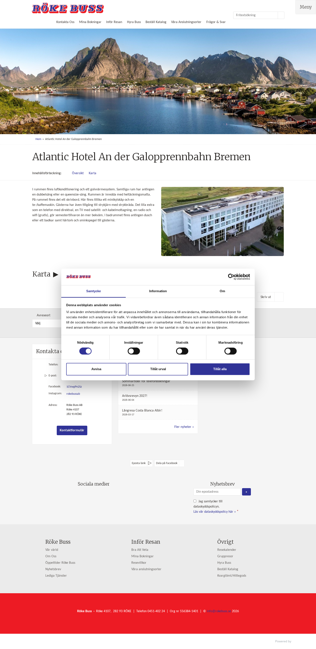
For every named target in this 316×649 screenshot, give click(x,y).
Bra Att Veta (139, 550)
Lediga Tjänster (56, 576)
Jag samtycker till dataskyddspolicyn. (215, 507)
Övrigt (225, 542)
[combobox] (53, 323)
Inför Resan (114, 22)
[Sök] (281, 15)
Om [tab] (222, 291)
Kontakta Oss (65, 22)
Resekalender (226, 550)
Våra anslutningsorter (146, 569)
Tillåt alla (220, 369)
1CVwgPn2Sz (74, 386)
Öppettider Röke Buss (60, 563)
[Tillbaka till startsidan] (67, 8)
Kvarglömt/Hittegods (231, 576)
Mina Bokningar (90, 22)
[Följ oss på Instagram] (98, 494)
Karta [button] (92, 173)
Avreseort (43, 315)
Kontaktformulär (72, 430)
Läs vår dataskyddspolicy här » (214, 512)
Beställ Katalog (156, 22)
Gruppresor (225, 556)
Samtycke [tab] (93, 291)
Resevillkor (138, 563)
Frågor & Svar (216, 22)
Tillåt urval (158, 369)
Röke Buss (58, 542)
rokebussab (73, 394)
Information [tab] (158, 291)
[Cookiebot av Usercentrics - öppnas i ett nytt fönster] (231, 277)
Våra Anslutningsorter (186, 22)
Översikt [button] (78, 173)
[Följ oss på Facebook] (89, 494)
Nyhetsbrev (53, 569)
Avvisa (96, 369)
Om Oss (50, 556)
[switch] (134, 351)
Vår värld (51, 550)
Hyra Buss (134, 22)
